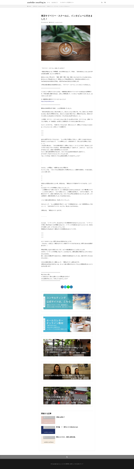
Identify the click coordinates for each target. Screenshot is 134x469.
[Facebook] (62, 287)
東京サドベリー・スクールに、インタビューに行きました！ (58, 6)
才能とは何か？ (60, 417)
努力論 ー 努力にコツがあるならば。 (67, 427)
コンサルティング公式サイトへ (67, 2)
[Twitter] (65, 287)
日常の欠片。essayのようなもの (39, 6)
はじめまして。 (55, 2)
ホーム (48, 2)
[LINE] (68, 287)
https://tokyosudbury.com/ (47, 101)
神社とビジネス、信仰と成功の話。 (66, 437)
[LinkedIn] (71, 287)
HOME (29, 6)
